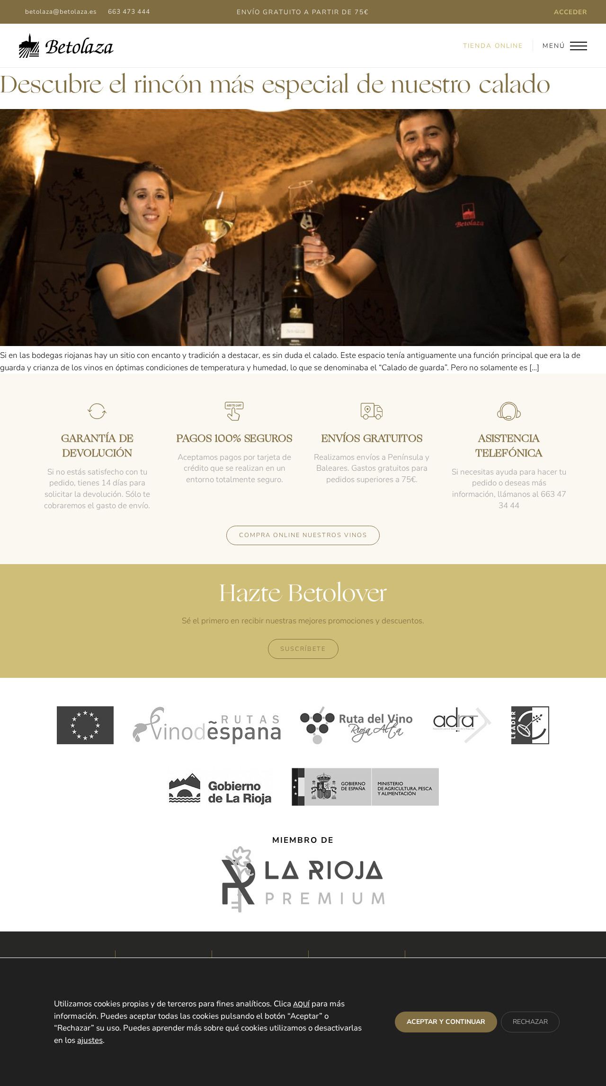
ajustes (90, 1040)
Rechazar (530, 1021)
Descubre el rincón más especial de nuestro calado (275, 86)
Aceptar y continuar (446, 1021)
